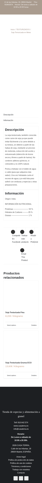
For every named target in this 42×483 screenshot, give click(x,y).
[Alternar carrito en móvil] (29, 21)
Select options (11, 325)
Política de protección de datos (21, 460)
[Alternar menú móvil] (37, 21)
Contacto (21, 473)
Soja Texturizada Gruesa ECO (18, 363)
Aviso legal (21, 457)
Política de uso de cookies (21, 463)
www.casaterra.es (21, 426)
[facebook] (16, 478)
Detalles (34, 325)
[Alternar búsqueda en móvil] (33, 21)
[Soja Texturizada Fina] (21, 294)
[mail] (26, 478)
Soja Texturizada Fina (14, 312)
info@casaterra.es (21, 429)
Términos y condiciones (21, 466)
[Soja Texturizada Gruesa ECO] (21, 345)
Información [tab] (8, 120)
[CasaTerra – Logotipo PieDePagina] (21, 391)
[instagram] (21, 478)
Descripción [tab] (8, 115)
